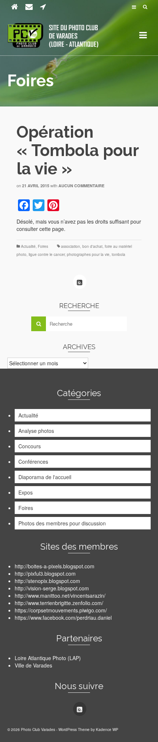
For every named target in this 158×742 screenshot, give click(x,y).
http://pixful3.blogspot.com (45, 573)
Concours (29, 446)
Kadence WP (107, 729)
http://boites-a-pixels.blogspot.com (54, 566)
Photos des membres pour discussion (62, 523)
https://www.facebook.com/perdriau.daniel (63, 617)
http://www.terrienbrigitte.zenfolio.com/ (59, 603)
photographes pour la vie (88, 254)
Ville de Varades (33, 665)
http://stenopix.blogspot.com (47, 580)
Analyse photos (36, 430)
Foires (43, 246)
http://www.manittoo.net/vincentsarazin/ (60, 595)
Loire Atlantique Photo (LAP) (48, 658)
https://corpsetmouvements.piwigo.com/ (61, 610)
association (70, 246)
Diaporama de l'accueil (44, 477)
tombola (118, 254)
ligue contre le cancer (47, 254)
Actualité (28, 246)
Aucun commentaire (81, 185)
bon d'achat (92, 246)
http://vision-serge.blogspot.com (52, 588)
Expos (25, 492)
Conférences (33, 461)
